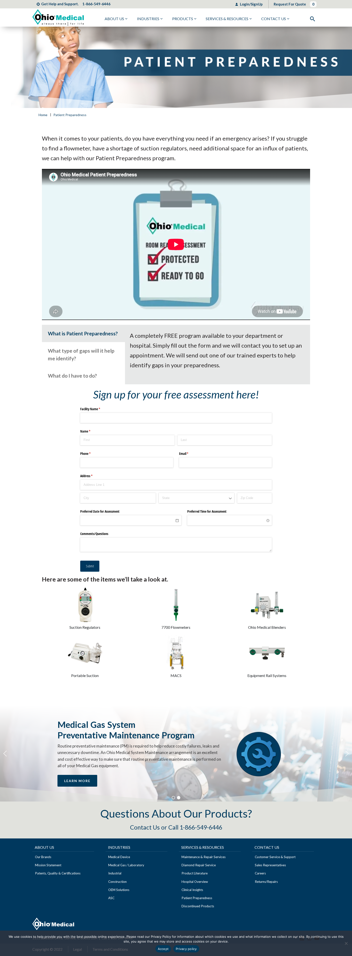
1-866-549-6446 (96, 4)
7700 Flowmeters (175, 627)
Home (43, 115)
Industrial (114, 873)
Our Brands (43, 857)
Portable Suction (85, 675)
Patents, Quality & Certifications (57, 873)
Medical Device (119, 857)
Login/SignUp (251, 4)
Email (189, 453)
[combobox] (196, 498)
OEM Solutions (118, 890)
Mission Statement (48, 865)
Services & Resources (227, 18)
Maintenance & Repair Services (204, 857)
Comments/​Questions (94, 533)
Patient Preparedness (197, 898)
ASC (111, 898)
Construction (117, 882)
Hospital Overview (195, 882)
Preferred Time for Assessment (207, 511)
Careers (260, 873)
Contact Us (273, 18)
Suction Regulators (84, 627)
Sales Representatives (270, 865)
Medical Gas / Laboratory (126, 865)
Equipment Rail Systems (266, 675)
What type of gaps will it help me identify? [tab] (81, 354)
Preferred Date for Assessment (99, 511)
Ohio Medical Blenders (267, 627)
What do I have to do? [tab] (72, 376)
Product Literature (195, 873)
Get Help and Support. (60, 4)
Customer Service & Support (275, 857)
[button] (5, 753)
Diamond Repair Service (199, 865)
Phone (91, 453)
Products (182, 18)
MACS (176, 675)
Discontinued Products (198, 906)
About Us (114, 18)
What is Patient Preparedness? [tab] (83, 333)
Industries (148, 18)
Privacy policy (186, 949)
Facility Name (95, 409)
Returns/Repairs (266, 882)
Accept (163, 949)
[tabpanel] (217, 350)
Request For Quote (290, 4)
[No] (346, 943)
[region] (176, 754)
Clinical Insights (192, 890)
